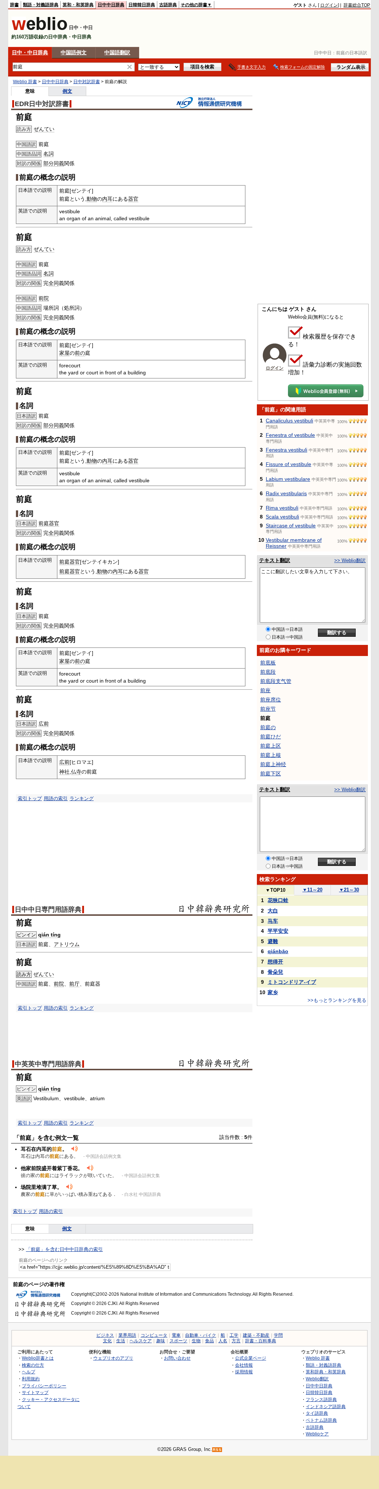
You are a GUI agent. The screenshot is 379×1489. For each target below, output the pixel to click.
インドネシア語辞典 (326, 1406)
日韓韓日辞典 (141, 5)
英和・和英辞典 (78, 5)
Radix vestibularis (286, 493)
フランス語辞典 (321, 1399)
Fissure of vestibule (288, 464)
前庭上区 (270, 746)
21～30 (349, 890)
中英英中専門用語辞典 (48, 1064)
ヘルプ (28, 1371)
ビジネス (105, 1335)
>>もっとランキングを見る (337, 1000)
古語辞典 (168, 5)
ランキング (82, 798)
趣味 (160, 1341)
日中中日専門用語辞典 (48, 909)
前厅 (74, 984)
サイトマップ (35, 1392)
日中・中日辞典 (30, 52)
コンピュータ (154, 1335)
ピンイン (26, 935)
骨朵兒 (275, 972)
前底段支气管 (275, 681)
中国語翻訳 (117, 52)
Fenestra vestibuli (286, 450)
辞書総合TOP (356, 5)
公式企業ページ (250, 1358)
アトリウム (67, 944)
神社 (64, 772)
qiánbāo (278, 951)
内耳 (107, 199)
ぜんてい (44, 129)
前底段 (268, 672)
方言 (236, 1341)
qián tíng (49, 935)
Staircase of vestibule (291, 525)
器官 (133, 199)
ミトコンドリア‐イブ (292, 982)
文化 (107, 1341)
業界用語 (127, 1335)
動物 (92, 199)
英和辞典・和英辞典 (326, 1371)
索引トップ (30, 798)
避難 (273, 941)
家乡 (273, 992)
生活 (120, 1341)
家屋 (64, 353)
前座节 (268, 709)
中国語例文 (74, 52)
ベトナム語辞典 (321, 1420)
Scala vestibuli (282, 517)
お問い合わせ (177, 1358)
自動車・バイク (200, 1335)
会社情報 (244, 1365)
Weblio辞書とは (38, 1358)
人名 (222, 1341)
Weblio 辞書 (25, 81)
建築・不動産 (256, 1335)
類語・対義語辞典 (40, 5)
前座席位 (270, 700)
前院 (43, 298)
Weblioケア (317, 1433)
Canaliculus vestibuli (289, 421)
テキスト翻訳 (274, 560)
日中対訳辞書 (86, 81)
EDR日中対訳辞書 (42, 104)
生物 (196, 1341)
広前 (43, 724)
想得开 (275, 962)
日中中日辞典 (111, 5)
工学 (233, 1335)
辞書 (14, 5)
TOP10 (275, 890)
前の (80, 353)
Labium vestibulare (288, 479)
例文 (67, 91)
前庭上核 (270, 755)
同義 (59, 163)
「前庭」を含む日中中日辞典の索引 (64, 1249)
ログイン (329, 5)
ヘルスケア (141, 1341)
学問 (278, 1335)
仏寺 (76, 772)
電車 (176, 1335)
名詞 (48, 154)
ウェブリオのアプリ (113, 1358)
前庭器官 (48, 523)
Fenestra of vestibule (290, 435)
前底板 (268, 663)
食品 (209, 1341)
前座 (265, 690)
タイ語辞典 (317, 1413)
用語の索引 (56, 798)
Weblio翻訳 (317, 1378)
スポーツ (178, 1341)
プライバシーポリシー (44, 1385)
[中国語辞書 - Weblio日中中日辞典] (39, 28)
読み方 (24, 974)
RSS (217, 1450)
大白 (273, 911)
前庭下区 (270, 773)
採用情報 (244, 1371)
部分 (48, 163)
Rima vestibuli (282, 508)
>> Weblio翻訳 (350, 560)
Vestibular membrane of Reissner (294, 543)
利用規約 (31, 1378)
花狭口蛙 (278, 900)
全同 (53, 283)
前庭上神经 (273, 764)
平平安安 (278, 931)
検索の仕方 (33, 1365)
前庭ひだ (270, 737)
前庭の (268, 727)
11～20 (312, 890)
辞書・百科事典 (260, 1341)
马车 (273, 921)
